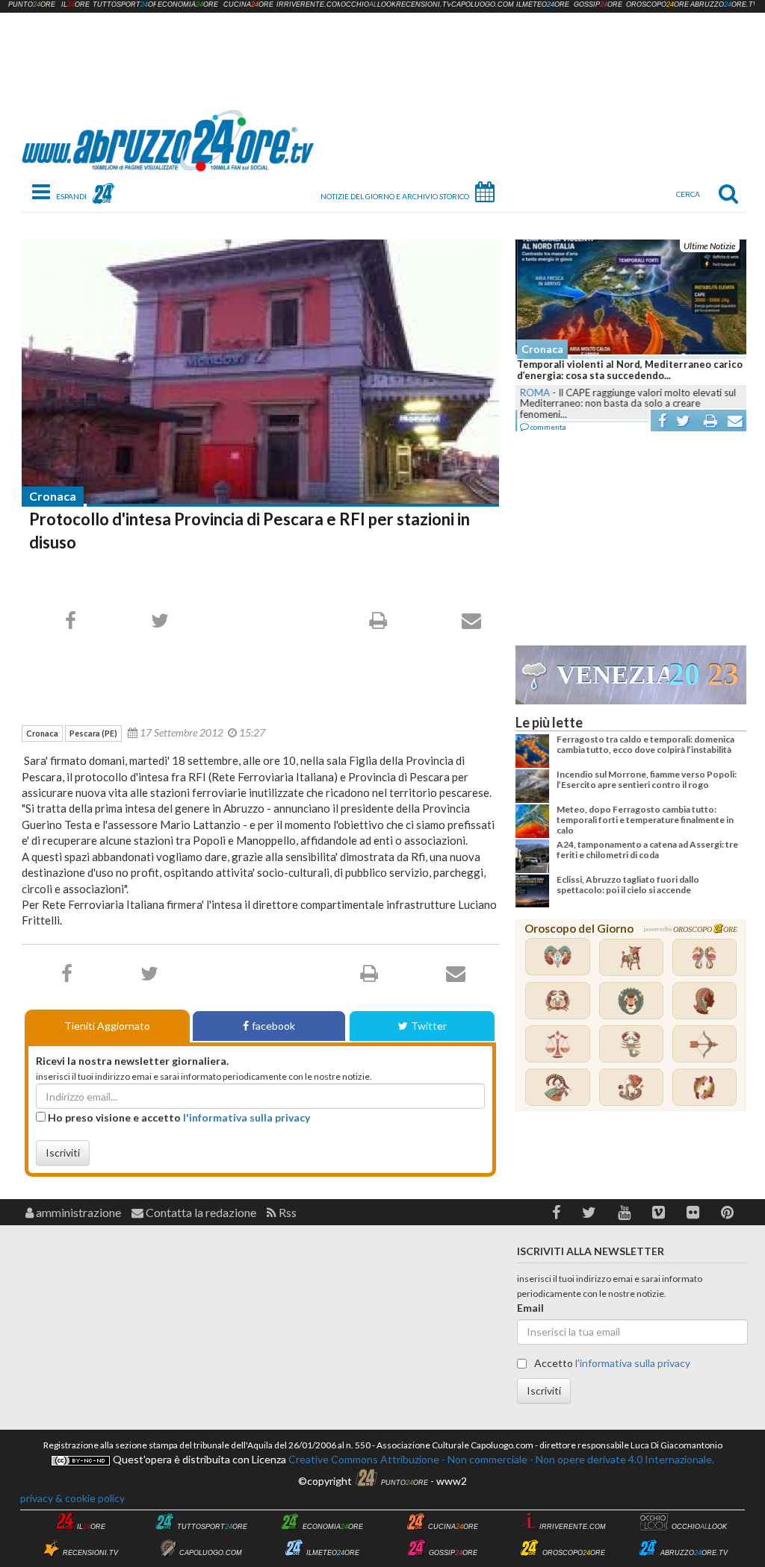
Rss (286, 1212)
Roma (533, 392)
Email (530, 1307)
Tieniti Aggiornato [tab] (107, 1025)
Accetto (611, 1363)
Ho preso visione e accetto (178, 1117)
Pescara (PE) (93, 733)
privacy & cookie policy (72, 1498)
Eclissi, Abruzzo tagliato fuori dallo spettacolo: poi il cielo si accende (628, 884)
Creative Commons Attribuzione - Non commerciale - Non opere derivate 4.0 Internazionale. (500, 1459)
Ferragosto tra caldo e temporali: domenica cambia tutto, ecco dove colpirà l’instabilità (645, 744)
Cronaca (52, 496)
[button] (556, 1212)
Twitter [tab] (429, 1025)
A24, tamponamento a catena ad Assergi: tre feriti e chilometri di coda (647, 849)
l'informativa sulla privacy (246, 1117)
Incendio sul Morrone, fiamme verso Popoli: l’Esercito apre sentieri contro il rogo (647, 779)
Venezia (613, 674)
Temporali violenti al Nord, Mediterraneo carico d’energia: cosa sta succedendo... (628, 370)
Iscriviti (63, 1152)
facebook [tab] (273, 1025)
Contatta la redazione (199, 1212)
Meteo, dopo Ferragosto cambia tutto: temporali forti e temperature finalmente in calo (645, 820)
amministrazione (77, 1212)
